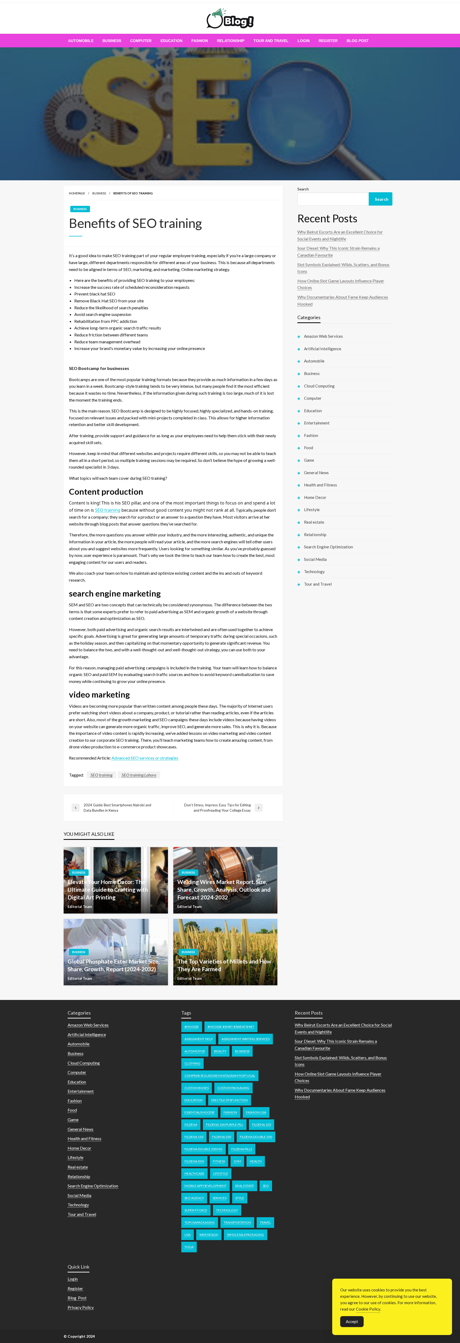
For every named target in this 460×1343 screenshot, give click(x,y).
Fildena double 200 (256, 1137)
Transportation (237, 1222)
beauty (220, 1051)
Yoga (189, 1247)
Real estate (314, 522)
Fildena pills (241, 1149)
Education (171, 41)
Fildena (190, 1125)
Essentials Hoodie (199, 1112)
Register (328, 41)
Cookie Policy (368, 1309)
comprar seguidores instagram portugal (219, 1076)
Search (303, 189)
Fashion (199, 41)
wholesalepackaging (245, 1235)
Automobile (80, 41)
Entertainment (317, 422)
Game (309, 460)
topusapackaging (199, 1222)
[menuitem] (81, 40)
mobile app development (205, 1186)
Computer (140, 41)
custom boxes (196, 1088)
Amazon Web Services (323, 336)
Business (111, 41)
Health (256, 1161)
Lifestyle (312, 509)
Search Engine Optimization (328, 546)
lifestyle (220, 1173)
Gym (237, 1161)
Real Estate (244, 1186)
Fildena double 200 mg (203, 1149)
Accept (352, 1321)
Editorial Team (80, 906)
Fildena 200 (221, 1137)
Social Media (315, 559)
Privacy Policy (81, 1307)
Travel (265, 1222)
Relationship (230, 41)
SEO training (107, 510)
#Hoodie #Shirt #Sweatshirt (231, 1027)
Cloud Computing (319, 385)
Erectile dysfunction (229, 1100)
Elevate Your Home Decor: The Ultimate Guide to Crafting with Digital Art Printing (108, 889)
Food (308, 447)
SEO (266, 1186)
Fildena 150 (193, 1137)
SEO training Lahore (139, 774)
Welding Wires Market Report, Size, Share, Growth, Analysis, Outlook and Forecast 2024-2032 (223, 889)
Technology (314, 571)
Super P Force (195, 1210)
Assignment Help (198, 1039)
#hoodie (191, 1027)
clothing (192, 1063)
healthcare (194, 1173)
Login (304, 41)
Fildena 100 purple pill (224, 1125)
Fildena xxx (194, 1161)
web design (208, 1235)
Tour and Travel (271, 41)
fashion (230, 1112)
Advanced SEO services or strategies (145, 757)
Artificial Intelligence (322, 348)
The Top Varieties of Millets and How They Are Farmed (224, 965)
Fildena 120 (261, 1125)
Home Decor (315, 497)
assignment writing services (245, 1039)
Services (220, 1198)
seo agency (194, 1198)
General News (316, 472)
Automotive (194, 1051)
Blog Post (358, 41)
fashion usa (256, 1112)
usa (187, 1235)
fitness (219, 1161)
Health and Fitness (320, 484)
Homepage (77, 193)
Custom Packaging (233, 1088)
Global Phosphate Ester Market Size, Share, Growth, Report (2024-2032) (113, 965)
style (239, 1198)
